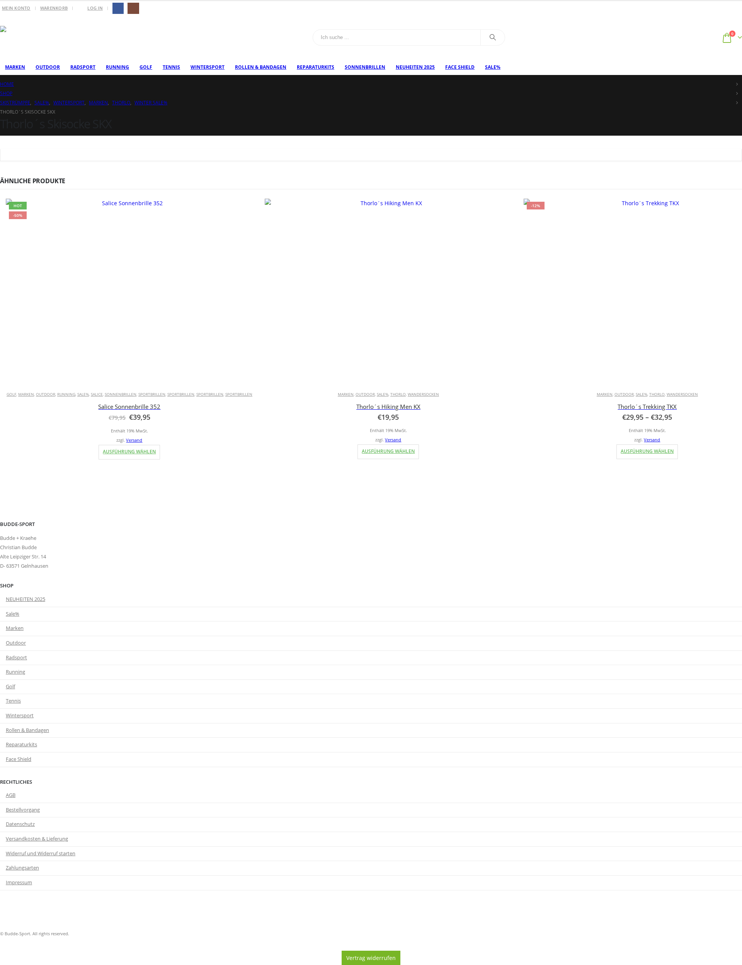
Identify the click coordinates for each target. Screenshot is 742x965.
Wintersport (208, 67)
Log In (95, 8)
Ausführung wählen (129, 451)
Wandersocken (423, 394)
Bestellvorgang (23, 810)
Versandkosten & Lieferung (37, 839)
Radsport (82, 67)
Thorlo (398, 394)
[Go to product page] (388, 292)
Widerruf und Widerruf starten (40, 853)
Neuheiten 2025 (415, 67)
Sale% (492, 67)
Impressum (19, 882)
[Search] (493, 37)
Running (117, 67)
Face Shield (460, 67)
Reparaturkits (315, 67)
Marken (15, 67)
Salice (97, 394)
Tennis (171, 67)
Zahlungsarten (22, 868)
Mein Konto (16, 8)
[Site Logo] (48, 37)
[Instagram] (133, 8)
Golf (146, 67)
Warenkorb (54, 8)
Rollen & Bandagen (260, 67)
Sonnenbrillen (365, 67)
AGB (10, 795)
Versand (134, 440)
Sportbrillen (151, 394)
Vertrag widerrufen (371, 958)
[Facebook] (118, 8)
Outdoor (48, 67)
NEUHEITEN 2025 (25, 599)
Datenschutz (20, 824)
